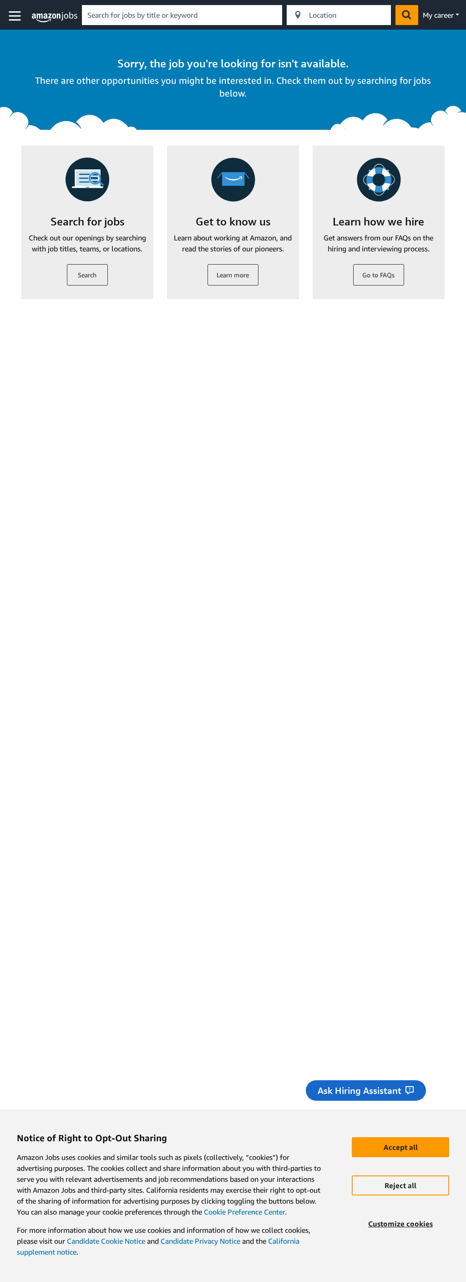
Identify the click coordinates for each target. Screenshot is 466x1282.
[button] (16, 16)
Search (87, 275)
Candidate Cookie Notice (106, 1241)
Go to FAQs (378, 275)
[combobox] (182, 15)
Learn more (233, 275)
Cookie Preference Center (244, 1211)
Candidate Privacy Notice (200, 1241)
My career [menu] (438, 15)
